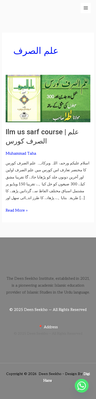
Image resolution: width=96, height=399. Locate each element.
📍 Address (48, 327)
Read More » (17, 210)
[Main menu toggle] (86, 8)
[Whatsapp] (82, 386)
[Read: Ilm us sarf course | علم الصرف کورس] (48, 98)
